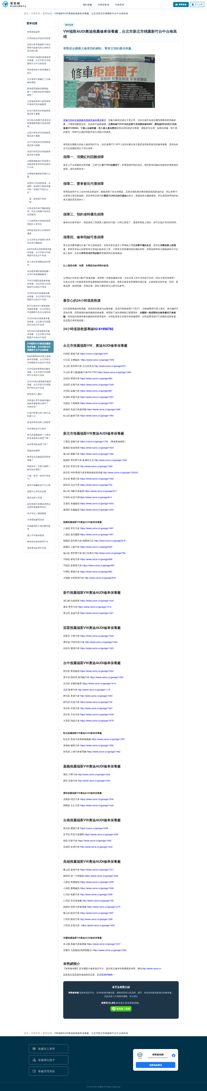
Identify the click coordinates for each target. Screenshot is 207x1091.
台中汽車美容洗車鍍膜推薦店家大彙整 (38, 143)
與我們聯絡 (107, 974)
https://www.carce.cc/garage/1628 (101, 834)
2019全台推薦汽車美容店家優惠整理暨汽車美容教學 (39, 123)
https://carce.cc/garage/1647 (94, 353)
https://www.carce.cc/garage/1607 (97, 403)
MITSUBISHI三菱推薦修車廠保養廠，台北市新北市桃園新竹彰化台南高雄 (38, 308)
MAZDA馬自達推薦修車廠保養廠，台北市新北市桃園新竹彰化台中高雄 (39, 252)
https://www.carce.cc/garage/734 (96, 702)
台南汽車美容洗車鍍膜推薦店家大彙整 (38, 134)
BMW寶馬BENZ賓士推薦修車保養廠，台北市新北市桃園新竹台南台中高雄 (39, 359)
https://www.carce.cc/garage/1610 (99, 683)
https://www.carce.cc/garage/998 (96, 559)
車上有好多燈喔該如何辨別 (38, 263)
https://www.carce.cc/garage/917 (101, 491)
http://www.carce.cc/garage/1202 (94, 774)
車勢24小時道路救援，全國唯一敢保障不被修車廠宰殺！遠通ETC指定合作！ (39, 187)
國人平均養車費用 (35, 535)
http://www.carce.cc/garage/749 (97, 900)
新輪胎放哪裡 (33, 450)
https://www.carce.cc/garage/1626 (101, 875)
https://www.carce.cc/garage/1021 (97, 613)
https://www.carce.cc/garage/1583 (94, 840)
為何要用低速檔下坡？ (37, 444)
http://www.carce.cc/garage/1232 (96, 846)
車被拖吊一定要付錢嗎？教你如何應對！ (38, 468)
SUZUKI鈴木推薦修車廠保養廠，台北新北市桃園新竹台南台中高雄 (38, 321)
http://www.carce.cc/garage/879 (109, 366)
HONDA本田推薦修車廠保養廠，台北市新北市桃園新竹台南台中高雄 (38, 296)
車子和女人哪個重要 (36, 513)
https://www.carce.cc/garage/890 (96, 378)
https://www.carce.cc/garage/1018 (94, 606)
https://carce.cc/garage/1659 (94, 828)
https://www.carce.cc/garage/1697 (97, 528)
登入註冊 (198, 4)
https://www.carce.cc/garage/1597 (97, 913)
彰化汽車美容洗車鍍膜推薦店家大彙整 (38, 112)
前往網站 (133, 996)
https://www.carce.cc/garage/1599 (97, 888)
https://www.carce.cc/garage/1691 (97, 534)
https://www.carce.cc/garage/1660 (97, 415)
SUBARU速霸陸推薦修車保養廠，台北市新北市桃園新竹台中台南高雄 (39, 60)
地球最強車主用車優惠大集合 (38, 71)
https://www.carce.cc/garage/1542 (97, 805)
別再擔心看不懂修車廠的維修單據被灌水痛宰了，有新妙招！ (38, 403)
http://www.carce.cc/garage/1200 (94, 780)
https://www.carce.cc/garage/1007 (103, 944)
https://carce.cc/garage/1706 (94, 441)
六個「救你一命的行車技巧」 (38, 477)
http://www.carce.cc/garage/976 (100, 577)
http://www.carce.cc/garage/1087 (96, 708)
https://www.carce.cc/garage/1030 (97, 600)
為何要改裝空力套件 (36, 428)
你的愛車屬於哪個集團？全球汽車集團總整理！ (38, 273)
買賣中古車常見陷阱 (36, 491)
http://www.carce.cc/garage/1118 (94, 689)
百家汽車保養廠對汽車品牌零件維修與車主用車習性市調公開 (38, 47)
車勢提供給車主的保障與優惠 (38, 232)
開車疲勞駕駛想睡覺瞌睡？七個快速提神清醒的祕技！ (38, 91)
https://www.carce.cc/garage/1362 (97, 478)
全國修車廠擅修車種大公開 (38, 175)
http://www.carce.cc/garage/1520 (119, 472)
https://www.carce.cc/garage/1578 (97, 720)
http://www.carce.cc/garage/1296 (96, 894)
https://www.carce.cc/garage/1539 (97, 714)
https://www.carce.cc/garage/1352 (106, 677)
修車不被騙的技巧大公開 (38, 484)
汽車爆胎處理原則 (35, 519)
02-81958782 (103, 328)
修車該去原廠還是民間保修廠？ (38, 458)
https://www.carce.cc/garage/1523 (97, 648)
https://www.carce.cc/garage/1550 (98, 925)
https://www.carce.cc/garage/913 (96, 497)
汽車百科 (35, 13)
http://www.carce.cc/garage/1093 (96, 695)
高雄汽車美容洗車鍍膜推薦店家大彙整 (38, 153)
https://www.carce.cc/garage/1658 (97, 882)
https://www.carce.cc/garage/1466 (114, 372)
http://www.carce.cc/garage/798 (109, 553)
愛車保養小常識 (34, 497)
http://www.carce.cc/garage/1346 (110, 460)
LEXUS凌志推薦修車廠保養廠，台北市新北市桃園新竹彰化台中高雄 (39, 384)
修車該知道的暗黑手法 (37, 541)
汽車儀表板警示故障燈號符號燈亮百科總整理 (38, 103)
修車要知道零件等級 (36, 547)
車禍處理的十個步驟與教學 (38, 527)
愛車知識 (47, 13)
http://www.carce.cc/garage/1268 (96, 919)
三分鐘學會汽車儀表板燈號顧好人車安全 (38, 222)
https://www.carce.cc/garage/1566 (109, 950)
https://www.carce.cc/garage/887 (96, 390)
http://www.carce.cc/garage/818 (109, 540)
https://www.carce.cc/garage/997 (98, 565)
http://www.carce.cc (151, 968)
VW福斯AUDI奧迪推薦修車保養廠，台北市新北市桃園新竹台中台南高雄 (39, 346)
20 (136, 472)
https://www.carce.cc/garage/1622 (97, 671)
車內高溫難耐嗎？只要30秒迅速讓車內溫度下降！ (39, 436)
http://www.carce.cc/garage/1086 (96, 466)
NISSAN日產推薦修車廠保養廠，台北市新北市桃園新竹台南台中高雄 (38, 334)
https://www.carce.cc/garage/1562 (103, 751)
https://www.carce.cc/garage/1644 (97, 447)
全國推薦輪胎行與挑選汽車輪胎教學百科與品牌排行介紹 (38, 164)
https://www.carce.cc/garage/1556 (97, 745)
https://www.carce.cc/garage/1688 (103, 409)
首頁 (26, 13)
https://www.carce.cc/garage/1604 (97, 509)
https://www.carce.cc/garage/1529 (97, 635)
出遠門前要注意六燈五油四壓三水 (38, 414)
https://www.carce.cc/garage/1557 (108, 739)
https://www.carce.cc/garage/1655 (97, 359)
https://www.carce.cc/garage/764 (96, 484)
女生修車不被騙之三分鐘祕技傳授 (38, 80)
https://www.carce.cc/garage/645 (96, 546)
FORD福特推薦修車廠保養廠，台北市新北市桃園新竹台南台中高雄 (38, 371)
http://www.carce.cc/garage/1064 (101, 642)
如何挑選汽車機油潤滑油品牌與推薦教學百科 (38, 505)
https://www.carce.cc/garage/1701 (97, 869)
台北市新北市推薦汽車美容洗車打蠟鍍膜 (38, 241)
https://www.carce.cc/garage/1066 (97, 453)
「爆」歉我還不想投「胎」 (36, 200)
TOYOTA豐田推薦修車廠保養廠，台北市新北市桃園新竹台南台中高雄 (38, 283)
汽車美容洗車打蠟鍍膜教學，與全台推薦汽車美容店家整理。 (38, 211)
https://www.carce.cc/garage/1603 (97, 503)
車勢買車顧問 (33, 31)
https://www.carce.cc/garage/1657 (97, 397)
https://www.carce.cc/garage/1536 (97, 799)
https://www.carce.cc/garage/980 (96, 571)
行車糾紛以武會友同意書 (38, 38)
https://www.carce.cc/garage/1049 (97, 384)
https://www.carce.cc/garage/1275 (103, 906)
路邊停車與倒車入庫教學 (38, 422)
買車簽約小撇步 (34, 393)
